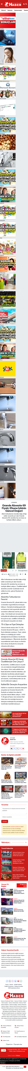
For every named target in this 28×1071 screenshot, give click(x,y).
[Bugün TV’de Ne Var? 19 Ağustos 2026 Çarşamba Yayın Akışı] (21, 775)
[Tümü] (26, 842)
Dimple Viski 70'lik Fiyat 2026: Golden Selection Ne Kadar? (7, 781)
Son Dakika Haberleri (21, 1036)
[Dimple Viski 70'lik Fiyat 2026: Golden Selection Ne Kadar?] (7, 775)
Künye (7, 984)
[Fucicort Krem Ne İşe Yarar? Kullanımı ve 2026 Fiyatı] (21, 760)
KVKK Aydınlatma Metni (14, 988)
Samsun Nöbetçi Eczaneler (6, 1026)
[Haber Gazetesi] (13, 4)
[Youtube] (23, 749)
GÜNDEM (14, 502)
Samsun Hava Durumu (19, 1026)
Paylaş (4, 570)
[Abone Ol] (22, 570)
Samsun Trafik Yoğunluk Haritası (5, 1032)
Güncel (3, 10)
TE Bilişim (18, 1055)
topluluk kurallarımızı (15, 826)
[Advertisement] (14, 538)
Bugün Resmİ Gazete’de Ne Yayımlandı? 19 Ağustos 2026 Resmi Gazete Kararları (7, 796)
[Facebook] (14, 749)
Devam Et (12, 746)
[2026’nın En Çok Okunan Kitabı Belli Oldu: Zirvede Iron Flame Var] (7, 760)
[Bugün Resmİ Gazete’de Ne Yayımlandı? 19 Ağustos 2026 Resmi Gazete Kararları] (7, 788)
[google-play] (17, 1044)
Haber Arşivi (6, 1040)
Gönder (4, 821)
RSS (4, 1050)
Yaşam (26, 10)
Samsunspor (18, 10)
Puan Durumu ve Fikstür (20, 1032)
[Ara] (26, 4)
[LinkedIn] (15, 981)
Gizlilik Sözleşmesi (9, 986)
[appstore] (9, 1044)
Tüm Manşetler (6, 1036)
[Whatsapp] (21, 981)
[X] (10, 981)
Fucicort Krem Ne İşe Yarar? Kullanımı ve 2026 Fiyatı (20, 767)
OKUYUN (23, 1060)
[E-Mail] (11, 749)
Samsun (9, 10)
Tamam (3, 1063)
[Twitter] (17, 749)
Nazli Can (5, 574)
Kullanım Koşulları (18, 986)
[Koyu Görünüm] (24, 4)
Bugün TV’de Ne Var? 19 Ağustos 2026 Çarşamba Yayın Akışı (20, 781)
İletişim (11, 984)
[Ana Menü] (1, 4)
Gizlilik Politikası (18, 984)
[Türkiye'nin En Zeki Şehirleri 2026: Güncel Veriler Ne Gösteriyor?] (21, 788)
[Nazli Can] (5, 740)
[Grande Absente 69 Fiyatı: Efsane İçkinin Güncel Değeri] (14, 560)
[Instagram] (20, 749)
